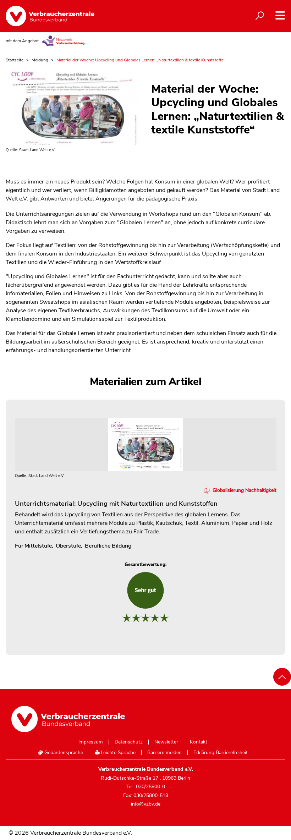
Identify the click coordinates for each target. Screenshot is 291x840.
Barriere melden (164, 752)
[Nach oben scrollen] (282, 677)
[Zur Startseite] (50, 16)
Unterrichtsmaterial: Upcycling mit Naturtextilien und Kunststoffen (116, 503)
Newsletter (166, 742)
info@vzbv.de (145, 804)
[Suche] (259, 16)
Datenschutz (129, 742)
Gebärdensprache (63, 752)
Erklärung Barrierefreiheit (220, 752)
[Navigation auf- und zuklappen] (280, 15)
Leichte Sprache (117, 752)
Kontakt (198, 742)
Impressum (90, 742)
